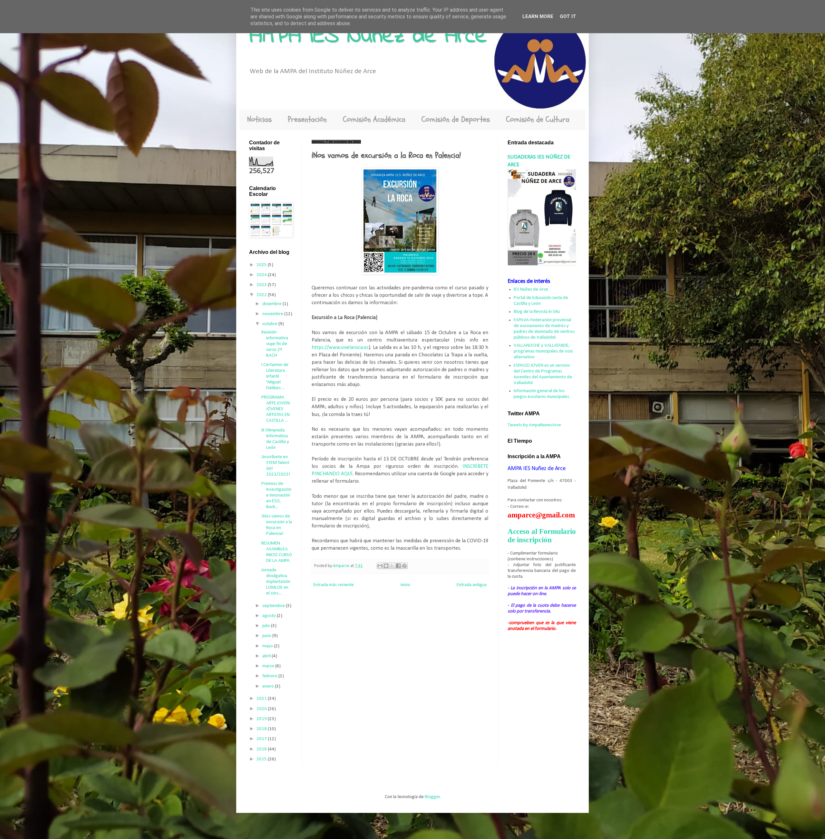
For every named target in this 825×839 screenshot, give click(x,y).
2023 (262, 285)
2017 (262, 739)
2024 (262, 275)
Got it (568, 16)
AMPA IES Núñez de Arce (368, 36)
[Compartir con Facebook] (398, 566)
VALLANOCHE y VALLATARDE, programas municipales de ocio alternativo (543, 351)
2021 (262, 698)
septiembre (274, 605)
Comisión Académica (374, 119)
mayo (268, 646)
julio (266, 625)
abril (267, 656)
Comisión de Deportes (456, 119)
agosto (269, 615)
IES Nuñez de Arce (531, 289)
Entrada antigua (472, 585)
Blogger (432, 797)
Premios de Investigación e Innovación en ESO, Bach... (276, 495)
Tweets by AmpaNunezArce (534, 425)
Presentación (307, 119)
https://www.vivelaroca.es (340, 347)
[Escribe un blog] (386, 566)
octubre (270, 324)
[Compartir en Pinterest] (404, 566)
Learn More (537, 16)
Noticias (259, 119)
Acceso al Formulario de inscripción (542, 535)
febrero (270, 676)
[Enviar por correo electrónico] (380, 566)
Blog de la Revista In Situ (537, 311)
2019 (262, 719)
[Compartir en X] (392, 566)
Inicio (405, 585)
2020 (262, 709)
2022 (262, 295)
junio (267, 635)
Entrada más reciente (333, 585)
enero (268, 686)
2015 (262, 759)
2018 (262, 729)
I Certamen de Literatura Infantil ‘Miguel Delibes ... (274, 376)
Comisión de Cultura (537, 119)
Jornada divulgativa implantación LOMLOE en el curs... (275, 582)
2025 (262, 265)
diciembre (272, 304)
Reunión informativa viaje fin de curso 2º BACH (274, 344)
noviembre (273, 314)
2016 (262, 749)
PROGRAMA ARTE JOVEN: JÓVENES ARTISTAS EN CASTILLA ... (276, 409)
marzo (268, 666)
